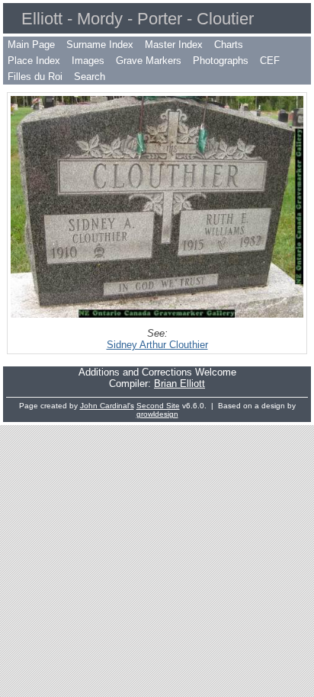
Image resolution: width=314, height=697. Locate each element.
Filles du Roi (35, 76)
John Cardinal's (107, 405)
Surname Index (99, 44)
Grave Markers (148, 60)
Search (89, 76)
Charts (228, 44)
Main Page (31, 44)
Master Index (174, 44)
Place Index (34, 60)
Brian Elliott (179, 383)
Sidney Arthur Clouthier (157, 344)
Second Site (158, 405)
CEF (270, 60)
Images (88, 60)
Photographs (220, 60)
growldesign (157, 414)
